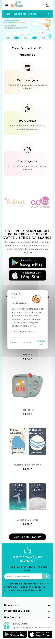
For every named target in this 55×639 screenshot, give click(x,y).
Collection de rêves (27, 520)
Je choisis (27, 342)
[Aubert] (15, 202)
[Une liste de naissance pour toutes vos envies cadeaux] (27, 29)
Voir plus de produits (27, 536)
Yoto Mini (27, 354)
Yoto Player (27, 410)
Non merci (14, 342)
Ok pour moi (41, 342)
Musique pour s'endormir (27, 465)
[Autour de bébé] (40, 202)
